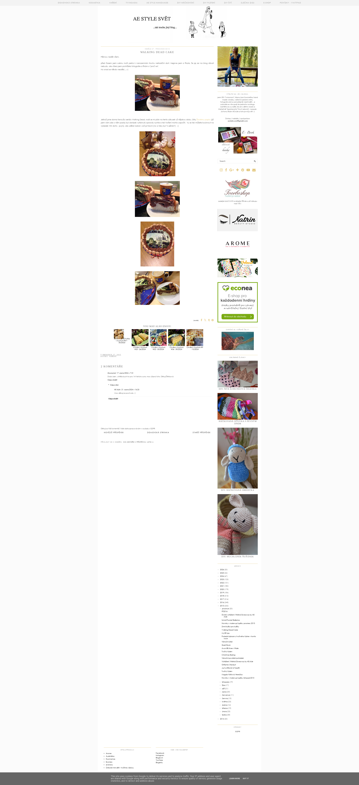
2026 (222, 570)
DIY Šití (228, 3)
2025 (222, 573)
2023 (222, 579)
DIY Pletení (209, 3)
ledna (224, 715)
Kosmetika (94, 3)
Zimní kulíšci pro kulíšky (230, 626)
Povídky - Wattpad (290, 3)
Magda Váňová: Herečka (232, 674)
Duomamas (110, 759)
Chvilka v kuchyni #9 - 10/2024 (195, 348)
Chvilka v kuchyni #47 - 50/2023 (123, 341)
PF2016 (224, 611)
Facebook (160, 753)
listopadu (225, 682)
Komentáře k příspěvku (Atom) (138, 442)
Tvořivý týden (227, 651)
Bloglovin (159, 758)
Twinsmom (132, 3)
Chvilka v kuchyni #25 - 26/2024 (140, 348)
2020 (222, 589)
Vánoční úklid (227, 642)
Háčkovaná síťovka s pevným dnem (238, 422)
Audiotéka (110, 756)
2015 (222, 606)
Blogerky (159, 762)
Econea (109, 762)
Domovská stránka (69, 3)
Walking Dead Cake (230, 630)
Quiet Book (226, 645)
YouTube (159, 760)
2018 (222, 596)
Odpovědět (112, 380)
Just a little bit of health (231, 668)
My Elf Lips (226, 633)
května (225, 702)
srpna (224, 692)
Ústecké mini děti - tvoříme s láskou (120, 768)
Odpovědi (114, 385)
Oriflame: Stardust (229, 665)
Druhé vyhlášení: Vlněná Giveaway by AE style (238, 616)
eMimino (109, 765)
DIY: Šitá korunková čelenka (238, 389)
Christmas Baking (228, 655)
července (226, 695)
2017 (222, 599)
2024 (222, 576)
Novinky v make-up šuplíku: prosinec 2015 (238, 623)
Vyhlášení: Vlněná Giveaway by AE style (237, 661)
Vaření (113, 3)
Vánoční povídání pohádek (233, 658)
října (223, 685)
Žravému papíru (204, 119)
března (225, 708)
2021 (222, 586)
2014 (222, 719)
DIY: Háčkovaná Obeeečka (237, 490)
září (223, 688)
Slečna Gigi (248, 3)
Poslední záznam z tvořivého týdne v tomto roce (239, 637)
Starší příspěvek (202, 432)
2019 (222, 593)
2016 (222, 602)
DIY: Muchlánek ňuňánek (237, 556)
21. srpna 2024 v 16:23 (130, 390)
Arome (108, 753)
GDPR (237, 731)
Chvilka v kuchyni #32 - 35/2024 (158, 348)
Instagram (160, 755)
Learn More (234, 779)
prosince (225, 609)
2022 (222, 583)
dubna (224, 705)
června (225, 698)
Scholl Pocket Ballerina (231, 620)
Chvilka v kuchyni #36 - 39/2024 (176, 348)
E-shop (267, 3)
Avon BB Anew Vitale (230, 648)
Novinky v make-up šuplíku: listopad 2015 (238, 678)
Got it (246, 779)
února (224, 711)
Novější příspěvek (114, 432)
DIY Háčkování (185, 3)
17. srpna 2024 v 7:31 (125, 373)
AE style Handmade (157, 3)
